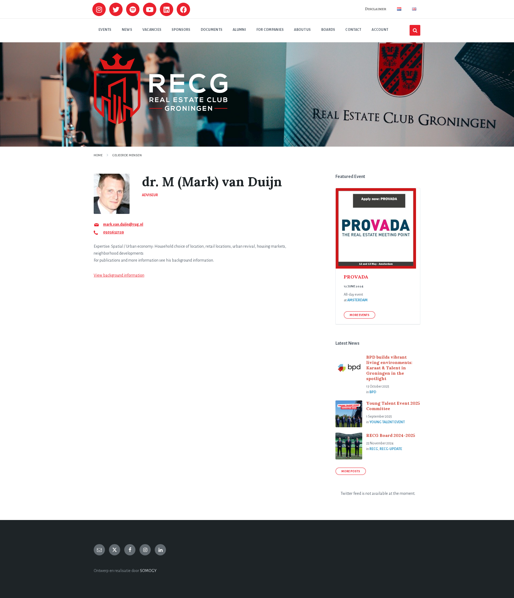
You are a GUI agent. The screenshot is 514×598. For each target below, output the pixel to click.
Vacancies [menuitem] (151, 30)
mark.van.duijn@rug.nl (123, 224)
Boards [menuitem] (328, 30)
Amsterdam (357, 300)
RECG (373, 449)
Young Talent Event (387, 422)
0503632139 (113, 232)
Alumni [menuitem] (239, 30)
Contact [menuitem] (353, 30)
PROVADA (356, 277)
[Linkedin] (166, 9)
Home (98, 155)
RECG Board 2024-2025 (390, 435)
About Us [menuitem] (302, 30)
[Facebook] (183, 9)
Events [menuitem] (105, 30)
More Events (359, 315)
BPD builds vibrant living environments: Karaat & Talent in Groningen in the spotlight (389, 367)
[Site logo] (161, 123)
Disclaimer (375, 9)
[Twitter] (116, 9)
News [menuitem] (127, 30)
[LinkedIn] (160, 549)
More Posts (350, 471)
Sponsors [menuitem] (181, 30)
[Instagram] (99, 9)
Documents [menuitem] (211, 30)
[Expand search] (415, 30)
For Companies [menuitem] (270, 30)
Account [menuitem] (380, 30)
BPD (372, 392)
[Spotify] (132, 9)
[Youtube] (149, 9)
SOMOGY (148, 571)
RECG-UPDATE (391, 449)
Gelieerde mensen (127, 155)
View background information (119, 275)
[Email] (99, 549)
